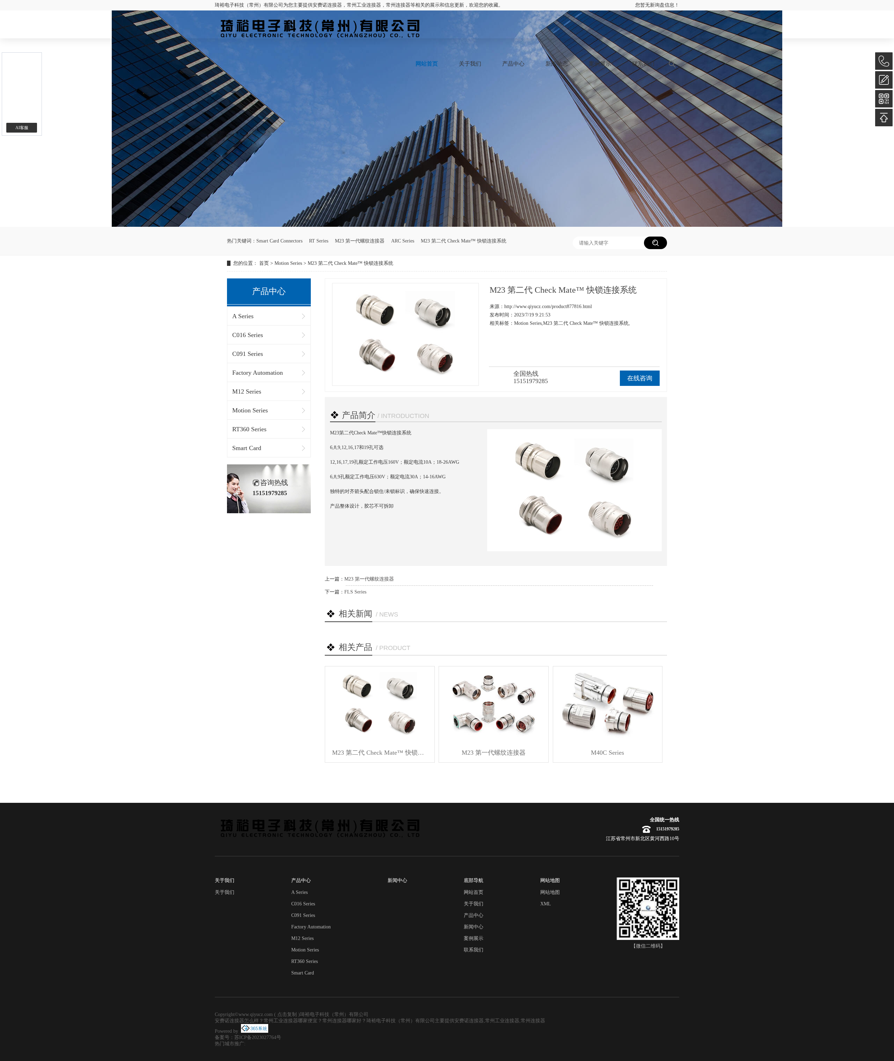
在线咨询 (639, 378)
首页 (264, 263)
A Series (243, 316)
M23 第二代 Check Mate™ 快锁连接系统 (463, 241)
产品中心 (513, 64)
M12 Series (246, 391)
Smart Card (246, 447)
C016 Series (247, 334)
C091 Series (247, 353)
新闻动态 (556, 64)
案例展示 (600, 64)
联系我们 (643, 64)
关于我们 (470, 64)
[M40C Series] (607, 704)
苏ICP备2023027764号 (257, 1037)
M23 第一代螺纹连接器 (359, 241)
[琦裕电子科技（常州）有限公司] (319, 27)
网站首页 (427, 64)
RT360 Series (249, 429)
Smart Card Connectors (279, 241)
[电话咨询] (884, 61)
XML (545, 903)
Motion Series (288, 263)
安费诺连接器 (327, 5)
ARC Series (402, 241)
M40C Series (607, 752)
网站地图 (550, 892)
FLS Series (355, 592)
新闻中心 (473, 926)
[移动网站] (884, 98)
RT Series (318, 241)
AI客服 (21, 127)
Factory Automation (257, 372)
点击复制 (287, 1014)
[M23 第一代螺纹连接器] (493, 704)
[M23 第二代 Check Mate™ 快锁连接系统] (379, 704)
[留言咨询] (884, 80)
